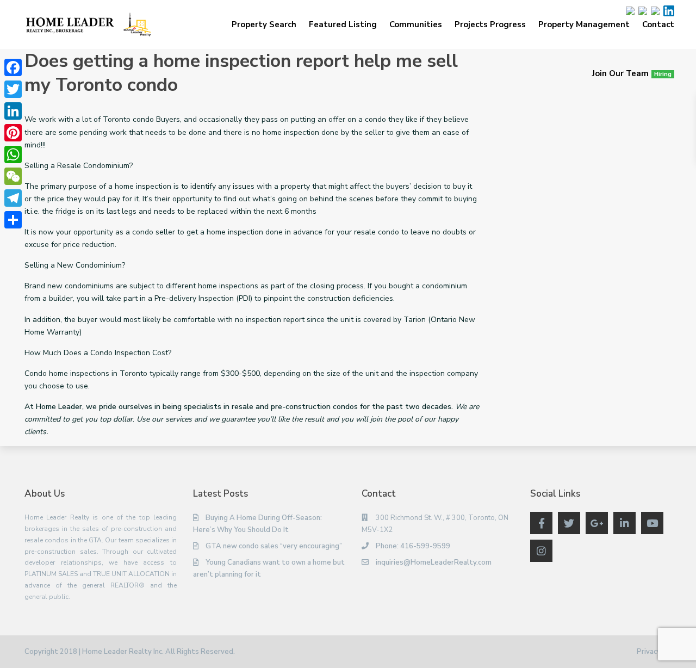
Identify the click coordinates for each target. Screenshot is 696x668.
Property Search (264, 24)
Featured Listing (343, 24)
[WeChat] (13, 176)
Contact (658, 24)
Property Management (584, 24)
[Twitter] (13, 89)
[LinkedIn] (13, 111)
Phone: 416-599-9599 (413, 546)
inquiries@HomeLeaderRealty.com (434, 562)
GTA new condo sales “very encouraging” (274, 546)
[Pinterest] (13, 133)
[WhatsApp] (13, 154)
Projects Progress (490, 24)
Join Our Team (632, 73)
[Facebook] (13, 67)
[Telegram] (13, 198)
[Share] (13, 220)
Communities (415, 24)
